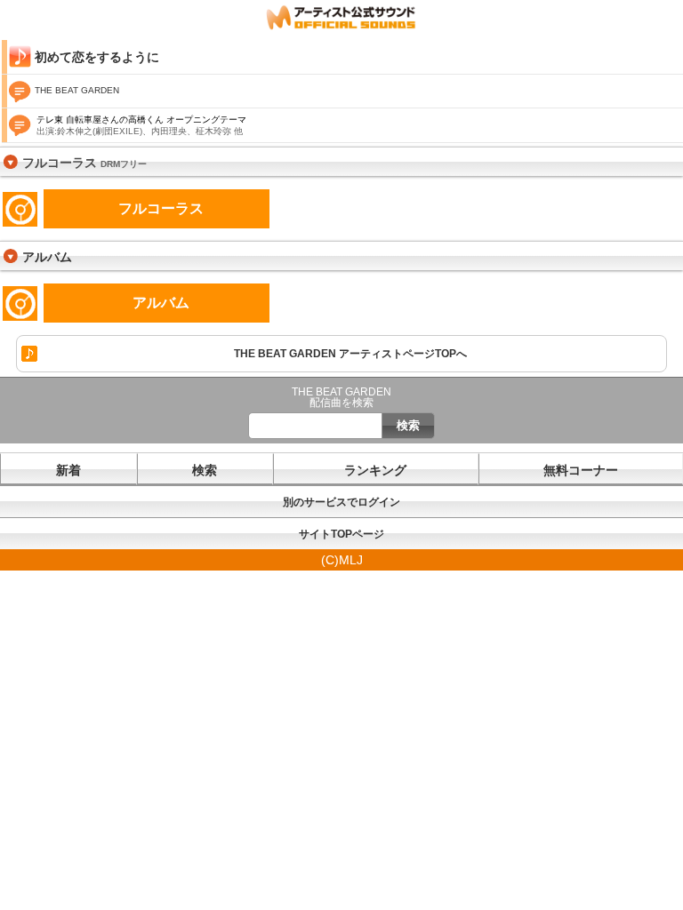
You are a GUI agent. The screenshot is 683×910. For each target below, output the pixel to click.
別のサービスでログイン (341, 502)
